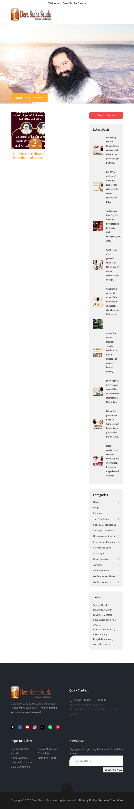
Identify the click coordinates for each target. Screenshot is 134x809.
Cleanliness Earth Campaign (102, 550)
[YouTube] (27, 727)
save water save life (104, 619)
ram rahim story (101, 644)
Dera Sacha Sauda (103, 629)
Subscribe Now (113, 769)
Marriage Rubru (47, 758)
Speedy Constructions (104, 524)
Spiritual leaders (102, 605)
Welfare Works (100, 582)
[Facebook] (20, 727)
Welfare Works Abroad (104, 576)
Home (19, 97)
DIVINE (97, 614)
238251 (102, 700)
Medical (107, 614)
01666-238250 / (83, 700)
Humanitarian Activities (105, 536)
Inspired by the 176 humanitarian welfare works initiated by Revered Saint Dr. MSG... (112, 150)
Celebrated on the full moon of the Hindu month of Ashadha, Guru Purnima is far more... (112, 301)
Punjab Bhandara (102, 639)
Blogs (96, 507)
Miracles (97, 513)
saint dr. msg (100, 634)
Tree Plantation (101, 519)
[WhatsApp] (50, 727)
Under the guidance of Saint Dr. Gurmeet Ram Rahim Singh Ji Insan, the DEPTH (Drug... (112, 424)
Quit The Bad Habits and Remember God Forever (28, 156)
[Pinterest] (58, 727)
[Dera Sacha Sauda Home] (31, 14)
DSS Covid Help (20, 766)
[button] (121, 14)
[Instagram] (35, 727)
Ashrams (97, 565)
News (96, 502)
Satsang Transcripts (103, 530)
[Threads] (42, 727)
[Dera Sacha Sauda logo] (31, 692)
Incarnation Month (103, 610)
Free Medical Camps (104, 542)
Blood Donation (101, 559)
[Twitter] (13, 727)
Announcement (101, 570)
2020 (96, 624)
